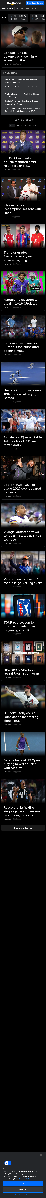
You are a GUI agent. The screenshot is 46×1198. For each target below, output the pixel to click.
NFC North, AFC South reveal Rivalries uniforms (22, 671)
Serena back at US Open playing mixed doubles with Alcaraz (22, 764)
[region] (23, 1175)
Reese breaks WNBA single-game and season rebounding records (22, 811)
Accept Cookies (23, 1184)
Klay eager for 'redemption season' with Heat (22, 209)
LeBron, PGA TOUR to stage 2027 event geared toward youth (22, 488)
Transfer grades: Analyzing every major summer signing (20, 256)
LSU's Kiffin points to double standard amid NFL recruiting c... (20, 162)
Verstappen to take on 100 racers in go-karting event (23, 581)
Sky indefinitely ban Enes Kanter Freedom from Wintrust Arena (22, 102)
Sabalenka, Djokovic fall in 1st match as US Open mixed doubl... (23, 441)
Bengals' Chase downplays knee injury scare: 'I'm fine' (20, 56)
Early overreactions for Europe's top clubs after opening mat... (21, 347)
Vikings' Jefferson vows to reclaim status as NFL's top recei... (23, 535)
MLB (34, 8)
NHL (28, 8)
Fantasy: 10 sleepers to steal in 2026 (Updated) (21, 301)
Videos (32, 125)
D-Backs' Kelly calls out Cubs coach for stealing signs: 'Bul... (21, 717)
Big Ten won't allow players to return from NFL (22, 88)
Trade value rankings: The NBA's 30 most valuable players (22, 95)
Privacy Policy (25, 1179)
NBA (23, 8)
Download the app (35, 3)
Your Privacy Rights (23, 1195)
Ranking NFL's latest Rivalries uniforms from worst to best (21, 81)
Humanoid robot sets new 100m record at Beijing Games (22, 394)
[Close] (41, 1155)
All (12, 125)
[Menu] (3, 3)
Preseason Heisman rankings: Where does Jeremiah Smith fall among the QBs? (22, 109)
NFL (18, 8)
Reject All (23, 1189)
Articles (21, 125)
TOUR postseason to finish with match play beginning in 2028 (20, 626)
